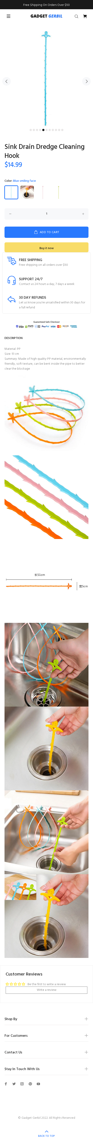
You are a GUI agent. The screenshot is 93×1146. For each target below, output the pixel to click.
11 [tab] (62, 130)
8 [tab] (53, 130)
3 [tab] (37, 130)
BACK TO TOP (46, 1136)
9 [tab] (56, 130)
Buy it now (47, 248)
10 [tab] (59, 130)
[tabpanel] (46, 79)
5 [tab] (43, 130)
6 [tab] (46, 130)
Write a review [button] (46, 990)
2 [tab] (34, 130)
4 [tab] (40, 130)
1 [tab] (31, 130)
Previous (6, 81)
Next (86, 81)
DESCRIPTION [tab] (14, 338)
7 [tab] (50, 130)
